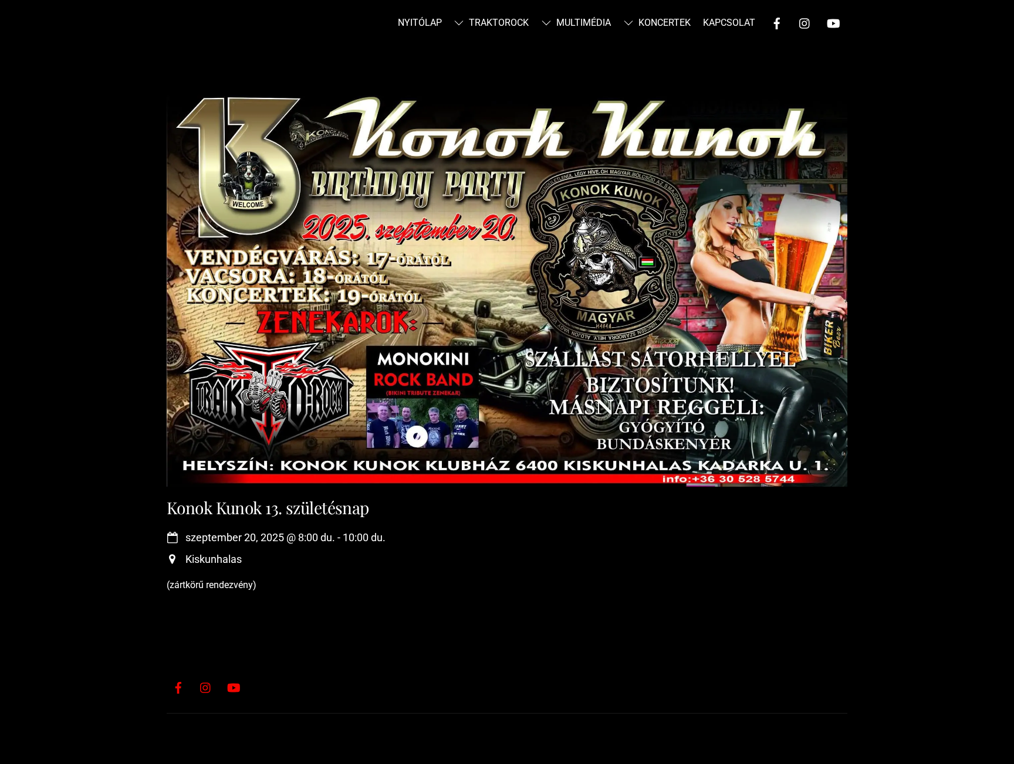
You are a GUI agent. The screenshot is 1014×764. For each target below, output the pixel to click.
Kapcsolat (729, 22)
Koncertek (663, 22)
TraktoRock (498, 22)
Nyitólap (420, 22)
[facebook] (777, 22)
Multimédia (582, 22)
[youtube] (833, 22)
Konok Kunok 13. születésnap (268, 507)
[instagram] (805, 22)
